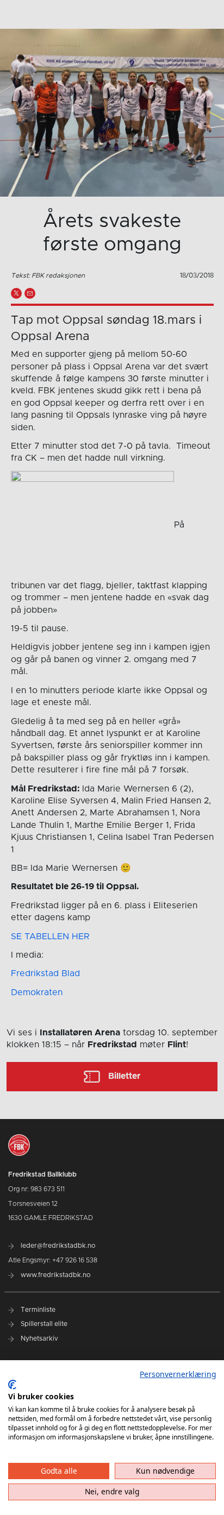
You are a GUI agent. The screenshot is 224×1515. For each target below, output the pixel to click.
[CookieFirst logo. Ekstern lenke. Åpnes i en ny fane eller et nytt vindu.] (12, 1385)
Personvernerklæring (178, 1374)
